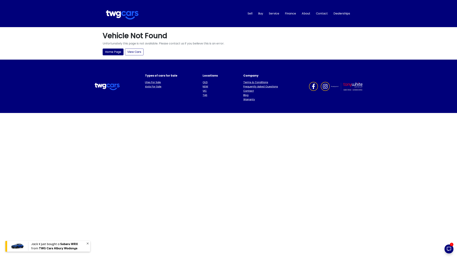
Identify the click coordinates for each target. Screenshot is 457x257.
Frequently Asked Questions (260, 86)
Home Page (113, 52)
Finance (290, 13)
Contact (322, 13)
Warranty (249, 99)
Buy (260, 13)
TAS (205, 95)
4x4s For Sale (153, 86)
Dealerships (341, 13)
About (306, 13)
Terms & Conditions (255, 82)
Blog (245, 95)
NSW (205, 86)
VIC (205, 91)
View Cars (134, 52)
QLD (205, 82)
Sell (250, 13)
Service (274, 13)
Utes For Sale (153, 82)
